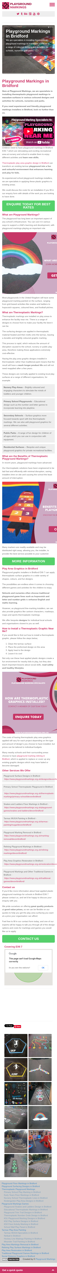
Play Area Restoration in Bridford (17, 1250)
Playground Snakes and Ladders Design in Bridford (27, 1206)
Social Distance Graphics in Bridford (18, 1256)
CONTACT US (28, 939)
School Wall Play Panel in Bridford (19, 1227)
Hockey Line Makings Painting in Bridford (23, 1239)
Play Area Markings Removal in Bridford (20, 1244)
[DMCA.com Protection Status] (10, 1259)
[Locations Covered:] (3, 4)
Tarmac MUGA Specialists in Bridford (21, 1233)
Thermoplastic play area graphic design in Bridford (25, 163)
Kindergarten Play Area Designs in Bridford (23, 1201)
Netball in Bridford (12, 1236)
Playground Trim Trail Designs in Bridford (23, 1212)
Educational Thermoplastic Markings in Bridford (26, 1209)
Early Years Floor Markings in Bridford (21, 1195)
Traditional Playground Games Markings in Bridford (25, 1253)
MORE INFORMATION (28, 561)
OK (43, 968)
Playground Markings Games (15, 1204)
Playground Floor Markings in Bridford (19, 1183)
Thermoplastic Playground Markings (18, 1189)
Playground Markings (45, 1259)
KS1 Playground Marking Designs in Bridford (24, 1218)
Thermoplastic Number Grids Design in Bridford (26, 1215)
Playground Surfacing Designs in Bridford (21, 1186)
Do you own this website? (19, 968)
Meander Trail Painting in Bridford (19, 1241)
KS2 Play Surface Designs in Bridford (21, 1221)
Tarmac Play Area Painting (14, 1230)
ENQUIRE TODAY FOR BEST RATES (28, 205)
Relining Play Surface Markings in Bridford (21, 1247)
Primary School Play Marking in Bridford (22, 1192)
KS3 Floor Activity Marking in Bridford (21, 1224)
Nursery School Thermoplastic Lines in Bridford (26, 1198)
